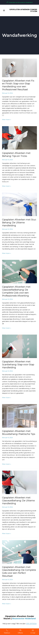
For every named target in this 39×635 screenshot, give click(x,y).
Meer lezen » (6, 119)
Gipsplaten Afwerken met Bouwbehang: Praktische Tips (18, 432)
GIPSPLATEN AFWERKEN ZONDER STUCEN (23, 10)
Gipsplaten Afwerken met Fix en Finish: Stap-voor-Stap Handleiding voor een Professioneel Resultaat (18, 85)
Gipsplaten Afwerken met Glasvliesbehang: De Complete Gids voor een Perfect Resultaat (19, 571)
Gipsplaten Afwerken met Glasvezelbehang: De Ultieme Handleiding (18, 500)
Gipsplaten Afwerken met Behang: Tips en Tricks (16, 154)
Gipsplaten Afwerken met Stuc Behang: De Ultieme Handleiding (19, 222)
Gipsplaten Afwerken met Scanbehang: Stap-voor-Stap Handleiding (18, 364)
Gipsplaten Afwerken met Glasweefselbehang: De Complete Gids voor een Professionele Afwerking (16, 291)
